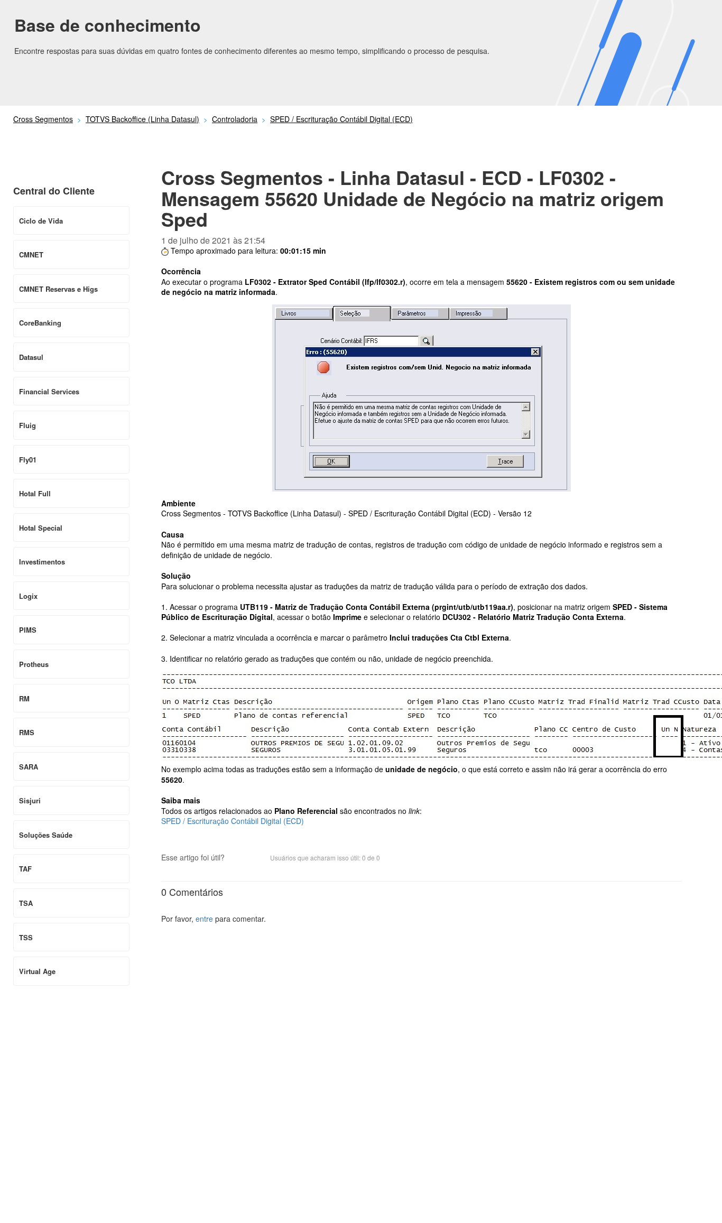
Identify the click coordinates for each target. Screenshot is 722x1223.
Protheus (34, 664)
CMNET (31, 254)
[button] (237, 858)
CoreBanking (40, 323)
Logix (28, 596)
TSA (26, 903)
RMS (26, 732)
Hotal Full (35, 493)
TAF (25, 869)
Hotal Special (40, 528)
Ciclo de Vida (41, 221)
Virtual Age (37, 971)
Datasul (31, 357)
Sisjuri (30, 800)
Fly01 (27, 460)
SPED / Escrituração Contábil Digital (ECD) (341, 119)
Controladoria (234, 119)
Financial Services (49, 391)
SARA (28, 767)
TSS (26, 937)
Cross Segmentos (43, 119)
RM (24, 698)
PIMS (27, 630)
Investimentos (42, 562)
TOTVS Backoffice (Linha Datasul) (142, 119)
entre (204, 918)
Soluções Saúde (45, 835)
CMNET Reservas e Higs (58, 289)
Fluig (27, 425)
